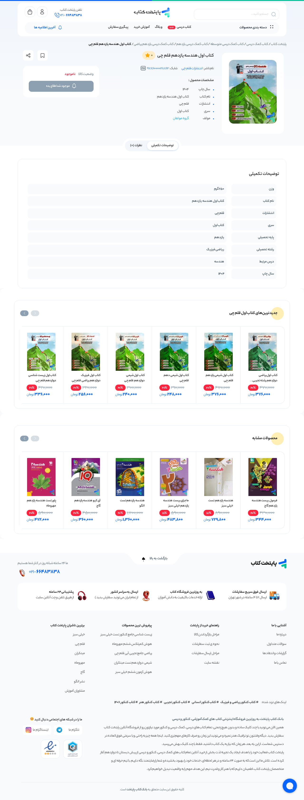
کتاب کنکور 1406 (124, 702)
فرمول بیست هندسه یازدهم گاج (264, 503)
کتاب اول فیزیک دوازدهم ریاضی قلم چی (86, 378)
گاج (83, 672)
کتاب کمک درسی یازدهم (192, 44)
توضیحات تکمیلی (162, 145)
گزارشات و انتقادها (274, 653)
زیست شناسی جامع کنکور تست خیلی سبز (126, 634)
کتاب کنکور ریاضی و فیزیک (238, 702)
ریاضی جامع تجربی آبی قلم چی (133, 653)
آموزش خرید (142, 27)
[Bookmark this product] (42, 55)
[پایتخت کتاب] (152, 12)
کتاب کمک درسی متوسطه (227, 44)
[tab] (162, 145)
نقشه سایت (211, 663)
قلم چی (80, 644)
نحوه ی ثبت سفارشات (205, 644)
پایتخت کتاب (278, 44)
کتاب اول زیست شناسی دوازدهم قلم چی (42, 378)
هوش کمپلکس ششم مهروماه (132, 644)
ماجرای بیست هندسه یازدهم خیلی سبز (176, 503)
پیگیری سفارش (118, 27)
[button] (35, 313)
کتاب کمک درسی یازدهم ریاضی (154, 44)
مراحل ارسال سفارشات (205, 653)
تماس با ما (280, 663)
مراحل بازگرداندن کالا (206, 634)
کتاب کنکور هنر (149, 702)
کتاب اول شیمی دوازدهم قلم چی (134, 378)
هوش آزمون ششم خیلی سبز (134, 672)
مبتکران (80, 653)
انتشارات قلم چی (192, 68)
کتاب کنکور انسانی (204, 702)
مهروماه (79, 663)
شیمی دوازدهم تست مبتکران (133, 663)
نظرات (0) (136, 145)
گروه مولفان (181, 118)
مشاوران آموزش (75, 691)
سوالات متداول (276, 644)
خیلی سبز (79, 634)
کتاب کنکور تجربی (175, 702)
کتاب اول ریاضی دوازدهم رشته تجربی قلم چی (264, 380)
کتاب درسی (184, 27)
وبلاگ (158, 27)
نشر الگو (79, 681)
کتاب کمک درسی (257, 44)
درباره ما (281, 634)
